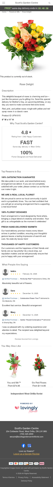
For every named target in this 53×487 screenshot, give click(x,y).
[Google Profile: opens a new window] (29, 445)
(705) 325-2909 (26, 433)
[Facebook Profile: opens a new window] (23, 445)
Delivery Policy (26, 481)
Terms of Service (8, 477)
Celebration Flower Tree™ (30, 298)
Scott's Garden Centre (26, 3)
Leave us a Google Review (26, 453)
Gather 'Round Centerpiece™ (31, 320)
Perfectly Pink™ (26, 279)
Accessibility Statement (40, 477)
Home (4, 12)
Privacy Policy (23, 477)
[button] (47, 480)
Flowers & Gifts (14, 12)
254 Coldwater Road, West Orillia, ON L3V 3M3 (26, 431)
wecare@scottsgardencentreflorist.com (26, 436)
